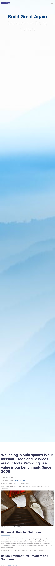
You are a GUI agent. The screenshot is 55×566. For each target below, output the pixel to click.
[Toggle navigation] (52, 2)
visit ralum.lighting (20, 480)
